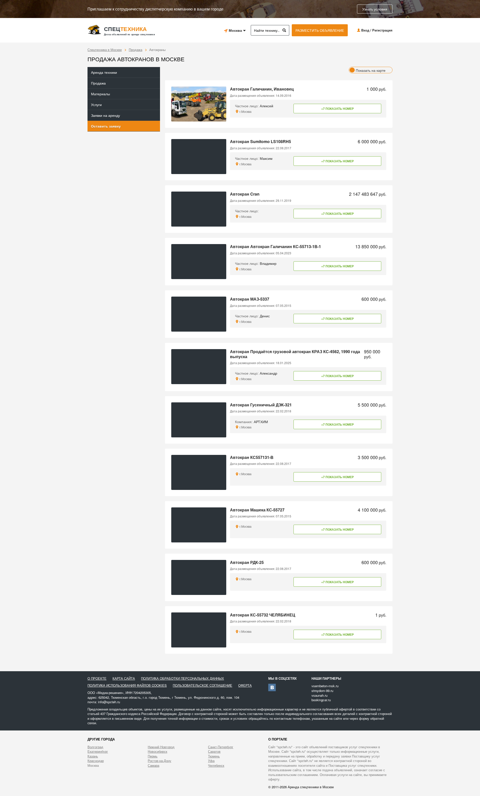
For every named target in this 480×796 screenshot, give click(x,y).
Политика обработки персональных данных (182, 678)
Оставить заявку (106, 126)
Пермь (153, 756)
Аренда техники (104, 72)
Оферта (245, 685)
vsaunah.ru (320, 695)
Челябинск (216, 765)
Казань (93, 756)
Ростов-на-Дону (159, 760)
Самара (153, 765)
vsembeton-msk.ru (325, 685)
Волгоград (95, 747)
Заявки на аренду (105, 115)
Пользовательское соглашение (202, 685)
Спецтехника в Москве (105, 49)
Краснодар (96, 760)
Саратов (214, 751)
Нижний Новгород (161, 747)
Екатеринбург (98, 751)
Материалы (100, 93)
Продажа (135, 49)
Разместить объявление (320, 30)
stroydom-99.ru (322, 690)
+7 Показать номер (337, 108)
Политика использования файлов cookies (127, 685)
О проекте (97, 678)
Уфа (211, 760)
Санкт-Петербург (220, 747)
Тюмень (214, 756)
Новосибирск (157, 751)
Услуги (96, 104)
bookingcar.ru (321, 699)
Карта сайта (123, 678)
